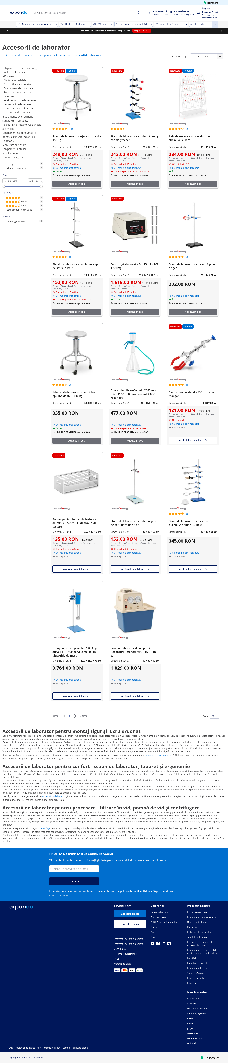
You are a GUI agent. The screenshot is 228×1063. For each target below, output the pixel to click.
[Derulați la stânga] (7, 31)
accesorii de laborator (53, 796)
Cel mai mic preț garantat (69, 167)
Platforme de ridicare (17, 112)
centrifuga (45, 828)
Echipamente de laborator (20, 100)
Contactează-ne (130, 913)
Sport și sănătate (12, 153)
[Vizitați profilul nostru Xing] (169, 944)
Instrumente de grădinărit (17, 116)
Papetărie (8, 141)
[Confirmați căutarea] (138, 12)
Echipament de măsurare (18, 88)
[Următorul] (75, 716)
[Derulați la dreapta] (221, 31)
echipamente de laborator (158, 754)
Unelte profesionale (14, 72)
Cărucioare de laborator (19, 108)
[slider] (4, 186)
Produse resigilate (13, 157)
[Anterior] (64, 716)
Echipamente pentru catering (19, 68)
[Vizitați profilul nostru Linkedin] (163, 944)
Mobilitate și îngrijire (14, 145)
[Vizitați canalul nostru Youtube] (152, 944)
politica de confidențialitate (136, 891)
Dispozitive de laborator (18, 84)
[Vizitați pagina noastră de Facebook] (158, 944)
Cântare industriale (15, 80)
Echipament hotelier (14, 149)
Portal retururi (130, 924)
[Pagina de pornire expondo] (6, 55)
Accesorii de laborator (18, 104)
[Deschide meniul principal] (11, 24)
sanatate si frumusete (15, 120)
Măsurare (8, 76)
